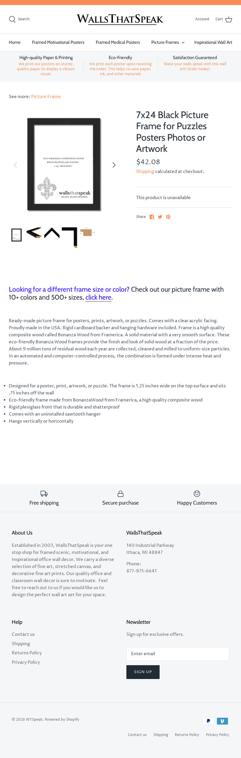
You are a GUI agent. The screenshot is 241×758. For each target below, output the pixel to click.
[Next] (114, 165)
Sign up (143, 672)
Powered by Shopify (62, 719)
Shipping (145, 172)
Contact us (23, 634)
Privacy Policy (26, 662)
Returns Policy (27, 653)
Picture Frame (46, 97)
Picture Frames (165, 42)
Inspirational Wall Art (213, 42)
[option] (64, 165)
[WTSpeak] (120, 19)
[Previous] (15, 165)
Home (15, 42)
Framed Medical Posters (118, 42)
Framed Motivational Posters (58, 42)
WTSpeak (34, 719)
